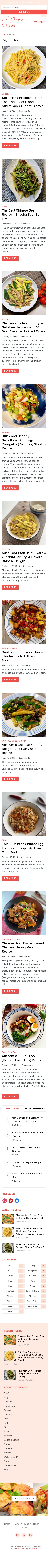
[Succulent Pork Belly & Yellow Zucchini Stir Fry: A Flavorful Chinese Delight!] (24, 503)
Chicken (6, 939)
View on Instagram (24, 1499)
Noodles (8, 1414)
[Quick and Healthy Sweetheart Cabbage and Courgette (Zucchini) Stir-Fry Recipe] (24, 386)
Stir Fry (6, 319)
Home (4, 34)
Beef (4, 206)
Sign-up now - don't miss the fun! (24, 2)
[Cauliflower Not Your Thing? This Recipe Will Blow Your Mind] (24, 602)
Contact (24, 1527)
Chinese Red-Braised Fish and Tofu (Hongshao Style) (29, 1216)
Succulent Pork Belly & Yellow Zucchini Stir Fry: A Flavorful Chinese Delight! (24, 557)
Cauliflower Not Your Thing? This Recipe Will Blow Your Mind (22, 656)
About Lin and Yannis (27, 1524)
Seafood (8, 1435)
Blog (6, 1397)
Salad (7, 1431)
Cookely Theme (18, 1549)
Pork (4, 1052)
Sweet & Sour (9, 648)
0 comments (24, 111)
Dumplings (9, 1406)
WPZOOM (33, 1549)
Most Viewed (13, 1108)
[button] (39, 22)
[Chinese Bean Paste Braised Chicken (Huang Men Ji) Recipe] (24, 893)
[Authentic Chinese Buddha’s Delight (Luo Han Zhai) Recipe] (24, 694)
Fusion (7, 1410)
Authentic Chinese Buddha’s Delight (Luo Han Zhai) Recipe (23, 749)
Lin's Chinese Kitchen (13, 22)
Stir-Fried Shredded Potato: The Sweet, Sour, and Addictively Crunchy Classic (22, 102)
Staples (7, 1444)
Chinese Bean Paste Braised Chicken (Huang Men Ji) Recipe (23, 947)
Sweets (7, 1461)
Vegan (5, 94)
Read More (10, 145)
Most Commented (35, 1108)
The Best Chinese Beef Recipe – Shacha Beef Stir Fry (21, 214)
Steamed (8, 1448)
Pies (6, 1418)
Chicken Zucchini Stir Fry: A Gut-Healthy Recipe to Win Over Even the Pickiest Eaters (24, 327)
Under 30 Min (19, 741)
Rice (4, 840)
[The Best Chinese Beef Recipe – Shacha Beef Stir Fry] (24, 160)
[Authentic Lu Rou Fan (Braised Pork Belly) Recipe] (24, 1006)
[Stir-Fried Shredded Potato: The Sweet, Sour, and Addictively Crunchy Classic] (24, 47)
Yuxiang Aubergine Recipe (26, 1162)
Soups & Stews (11, 1440)
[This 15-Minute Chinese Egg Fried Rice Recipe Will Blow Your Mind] (24, 794)
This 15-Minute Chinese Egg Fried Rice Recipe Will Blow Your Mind (22, 848)
